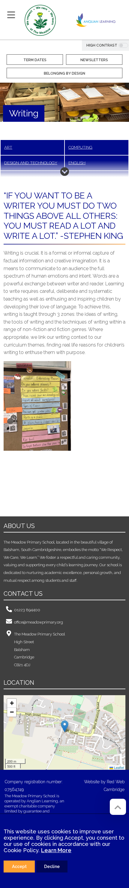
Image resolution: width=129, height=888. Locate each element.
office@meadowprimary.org (38, 622)
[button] (64, 726)
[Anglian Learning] (96, 20)
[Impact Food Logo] (38, 490)
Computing (80, 147)
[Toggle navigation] (11, 15)
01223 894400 (27, 610)
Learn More (56, 850)
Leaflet (118, 767)
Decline (52, 866)
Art (8, 147)
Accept (19, 866)
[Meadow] (40, 20)
